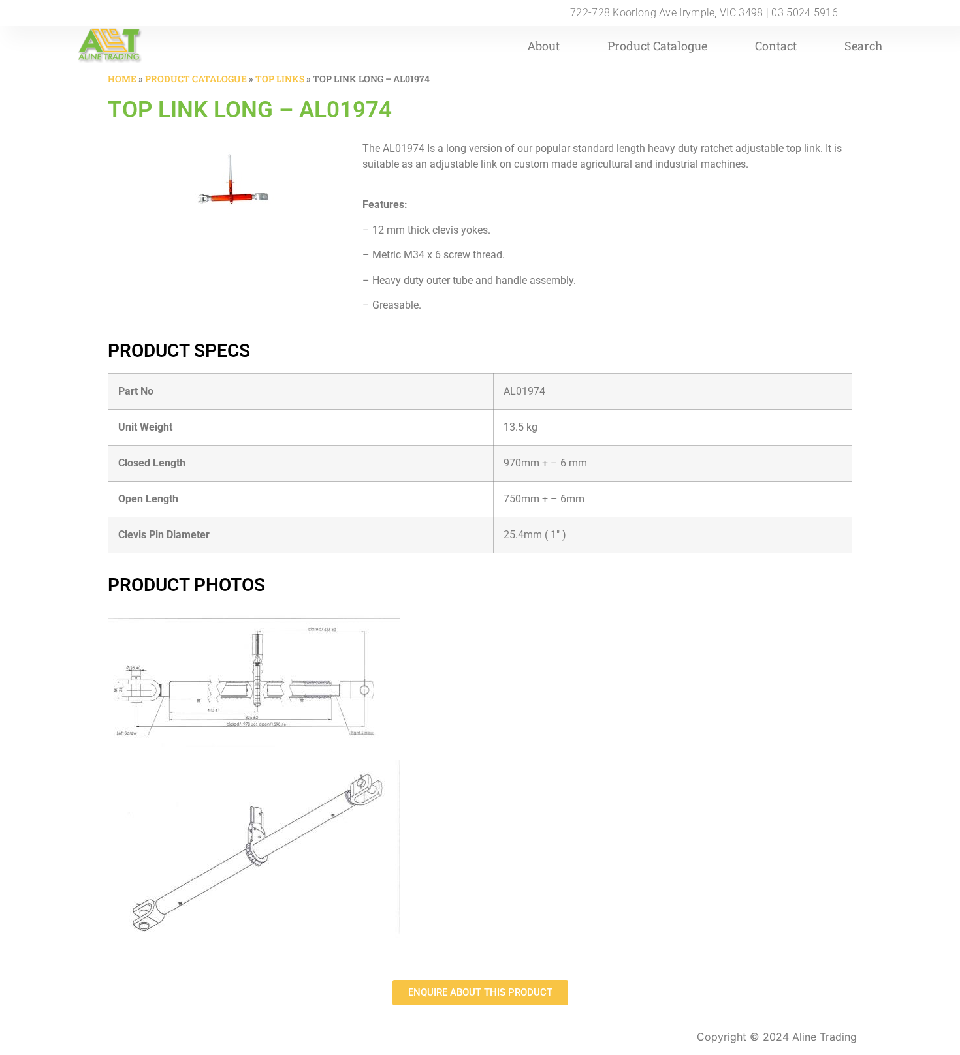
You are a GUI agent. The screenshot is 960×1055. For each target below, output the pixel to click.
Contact (776, 46)
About (543, 46)
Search (863, 46)
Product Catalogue (657, 46)
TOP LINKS (279, 78)
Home (122, 78)
